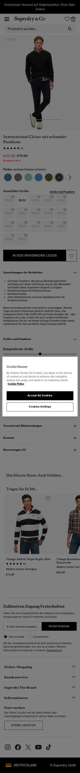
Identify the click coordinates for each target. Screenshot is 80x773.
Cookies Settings (40, 406)
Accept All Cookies (40, 395)
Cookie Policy (16, 383)
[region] (40, 386)
